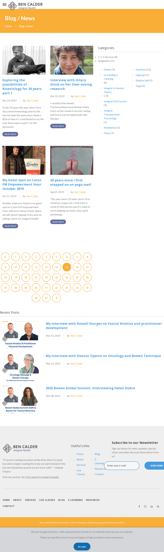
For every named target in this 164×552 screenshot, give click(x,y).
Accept (82, 546)
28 (15, 287)
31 (46, 287)
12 (36, 267)
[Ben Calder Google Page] (158, 506)
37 (46, 298)
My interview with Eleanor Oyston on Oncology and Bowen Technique (103, 356)
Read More (10, 134)
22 (46, 277)
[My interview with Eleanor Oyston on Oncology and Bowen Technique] (20, 367)
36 (36, 298)
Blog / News (26, 26)
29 (26, 287)
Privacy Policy (63, 522)
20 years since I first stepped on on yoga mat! (70, 182)
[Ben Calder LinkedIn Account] (152, 506)
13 (46, 267)
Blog (97, 453)
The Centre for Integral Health (42, 476)
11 (26, 267)
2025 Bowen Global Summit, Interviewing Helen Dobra (90, 388)
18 (5, 277)
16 (77, 267)
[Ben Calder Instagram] (145, 506)
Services (81, 464)
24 (67, 277)
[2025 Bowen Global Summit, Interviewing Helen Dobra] (20, 399)
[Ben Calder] (25, 6)
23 (56, 277)
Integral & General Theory (114, 90)
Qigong (140, 74)
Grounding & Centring (111, 76)
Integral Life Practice (115, 101)
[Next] (56, 298)
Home (8, 26)
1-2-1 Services (106, 56)
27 (5, 287)
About (80, 459)
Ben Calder (33, 100)
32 (56, 287)
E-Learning (99, 461)
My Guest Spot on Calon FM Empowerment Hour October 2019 (21, 184)
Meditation (110, 127)
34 (77, 287)
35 (87, 287)
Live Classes (81, 472)
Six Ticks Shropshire (115, 522)
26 (87, 277)
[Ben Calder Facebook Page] (139, 506)
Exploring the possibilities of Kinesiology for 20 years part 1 (22, 86)
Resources (100, 468)
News (107, 133)
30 (36, 287)
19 (15, 277)
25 (77, 277)
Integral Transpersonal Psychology (111, 114)
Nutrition (141, 69)
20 (26, 277)
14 (56, 267)
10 (15, 267)
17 (87, 267)
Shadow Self (142, 80)
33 (67, 287)
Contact (99, 474)
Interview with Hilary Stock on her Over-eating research (71, 84)
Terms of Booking (78, 522)
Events (107, 69)
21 (36, 277)
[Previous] (5, 256)
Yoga (138, 85)
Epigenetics (104, 60)
